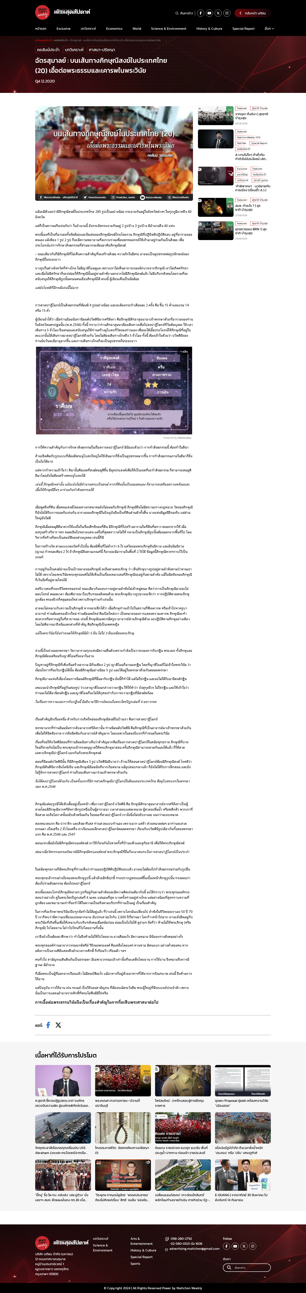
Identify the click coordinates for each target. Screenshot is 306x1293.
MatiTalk (241, 143)
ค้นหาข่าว (186, 13)
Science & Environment (168, 28)
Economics (114, 28)
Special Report (244, 28)
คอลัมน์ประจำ (48, 50)
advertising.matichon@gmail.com (194, 1248)
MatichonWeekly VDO (248, 137)
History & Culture (209, 28)
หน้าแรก (40, 28)
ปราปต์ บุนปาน (261, 180)
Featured (242, 108)
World (137, 28)
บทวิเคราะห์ (88, 28)
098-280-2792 (181, 1238)
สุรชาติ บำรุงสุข (260, 108)
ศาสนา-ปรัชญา (102, 50)
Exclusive (64, 28)
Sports (135, 1263)
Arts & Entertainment (142, 1241)
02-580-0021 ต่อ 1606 (186, 1243)
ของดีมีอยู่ (242, 174)
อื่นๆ (268, 28)
